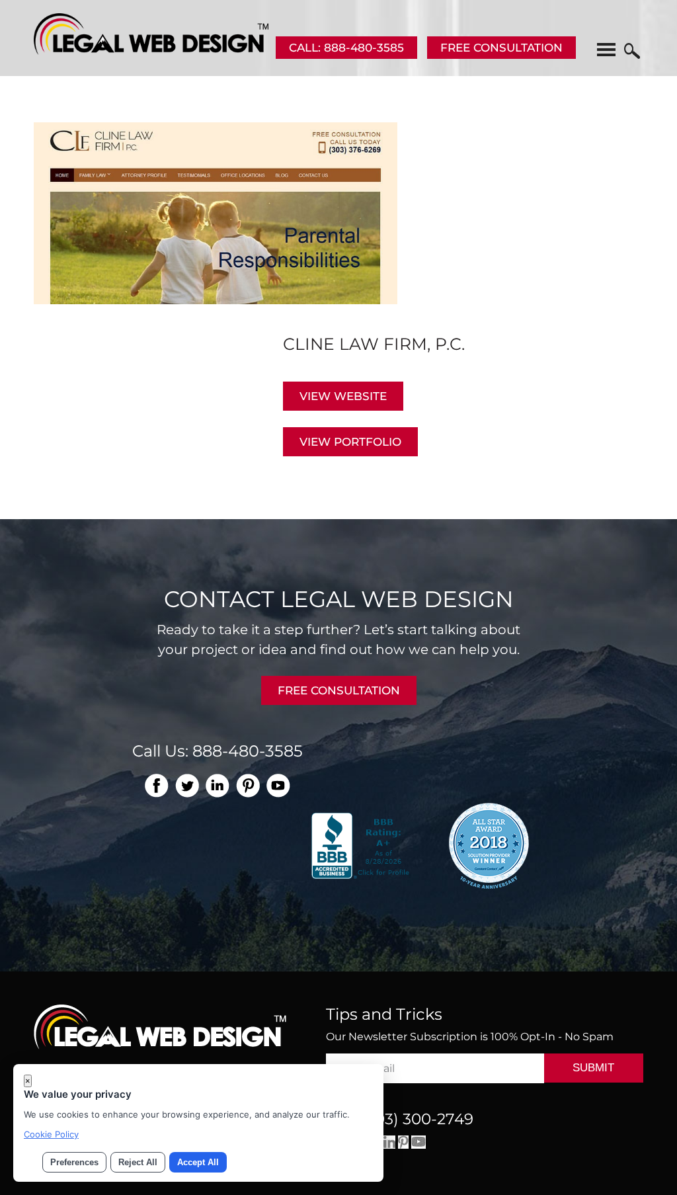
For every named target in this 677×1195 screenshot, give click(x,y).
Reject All (137, 1162)
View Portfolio (350, 441)
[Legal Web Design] (151, 51)
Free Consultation (501, 47)
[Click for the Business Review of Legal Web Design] (362, 844)
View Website (343, 396)
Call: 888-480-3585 (346, 47)
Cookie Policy (51, 1134)
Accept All (198, 1162)
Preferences (74, 1162)
